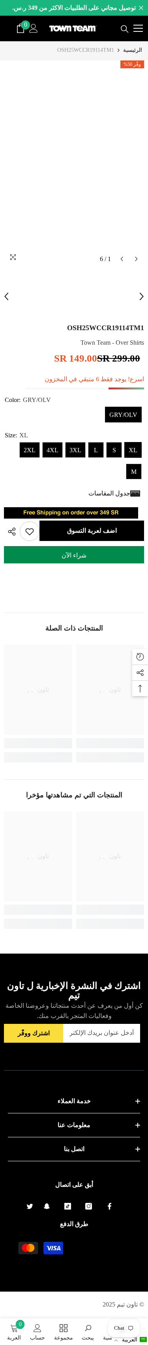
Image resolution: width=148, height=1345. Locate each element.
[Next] (136, 259)
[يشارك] (10, 531)
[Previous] (122, 259)
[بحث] (124, 29)
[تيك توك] (67, 1206)
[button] (130, 1339)
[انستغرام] (88, 1206)
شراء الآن (74, 555)
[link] (110, 743)
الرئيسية (132, 50)
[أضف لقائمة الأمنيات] (29, 531)
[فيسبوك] (109, 1206)
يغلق (141, 8)
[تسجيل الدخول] (33, 28)
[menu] (138, 28)
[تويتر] (29, 1206)
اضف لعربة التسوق (92, 530)
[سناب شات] (46, 1206)
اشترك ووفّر (34, 1033)
